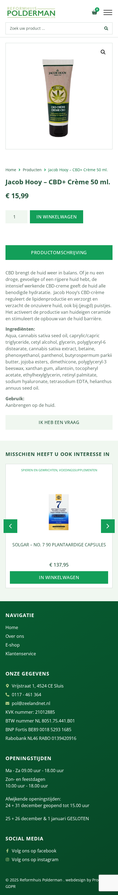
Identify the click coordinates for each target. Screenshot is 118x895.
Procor (98, 879)
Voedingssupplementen (78, 470)
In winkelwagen (56, 217)
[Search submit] (106, 28)
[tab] (59, 252)
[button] (108, 12)
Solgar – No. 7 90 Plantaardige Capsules (59, 545)
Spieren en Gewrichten (39, 470)
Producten (32, 169)
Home (10, 169)
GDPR (10, 886)
